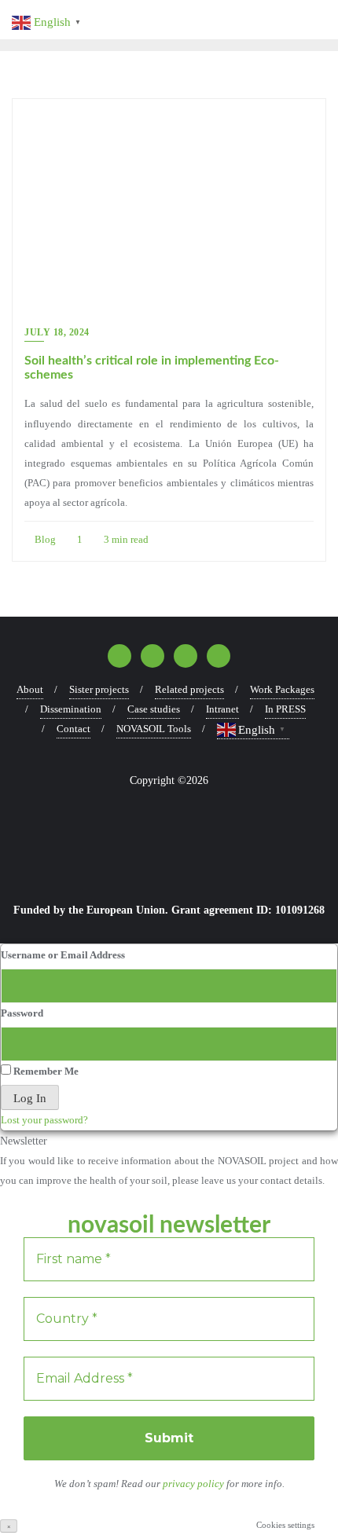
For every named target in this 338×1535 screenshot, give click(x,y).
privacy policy (194, 1483)
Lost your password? (44, 1120)
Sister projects (99, 689)
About (30, 689)
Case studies (153, 709)
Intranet (222, 709)
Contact (73, 729)
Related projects (189, 689)
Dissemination (70, 709)
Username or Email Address (63, 955)
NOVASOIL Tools (153, 729)
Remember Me (45, 1071)
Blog (44, 539)
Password (22, 1013)
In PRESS (285, 709)
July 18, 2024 (57, 332)
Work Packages (282, 689)
